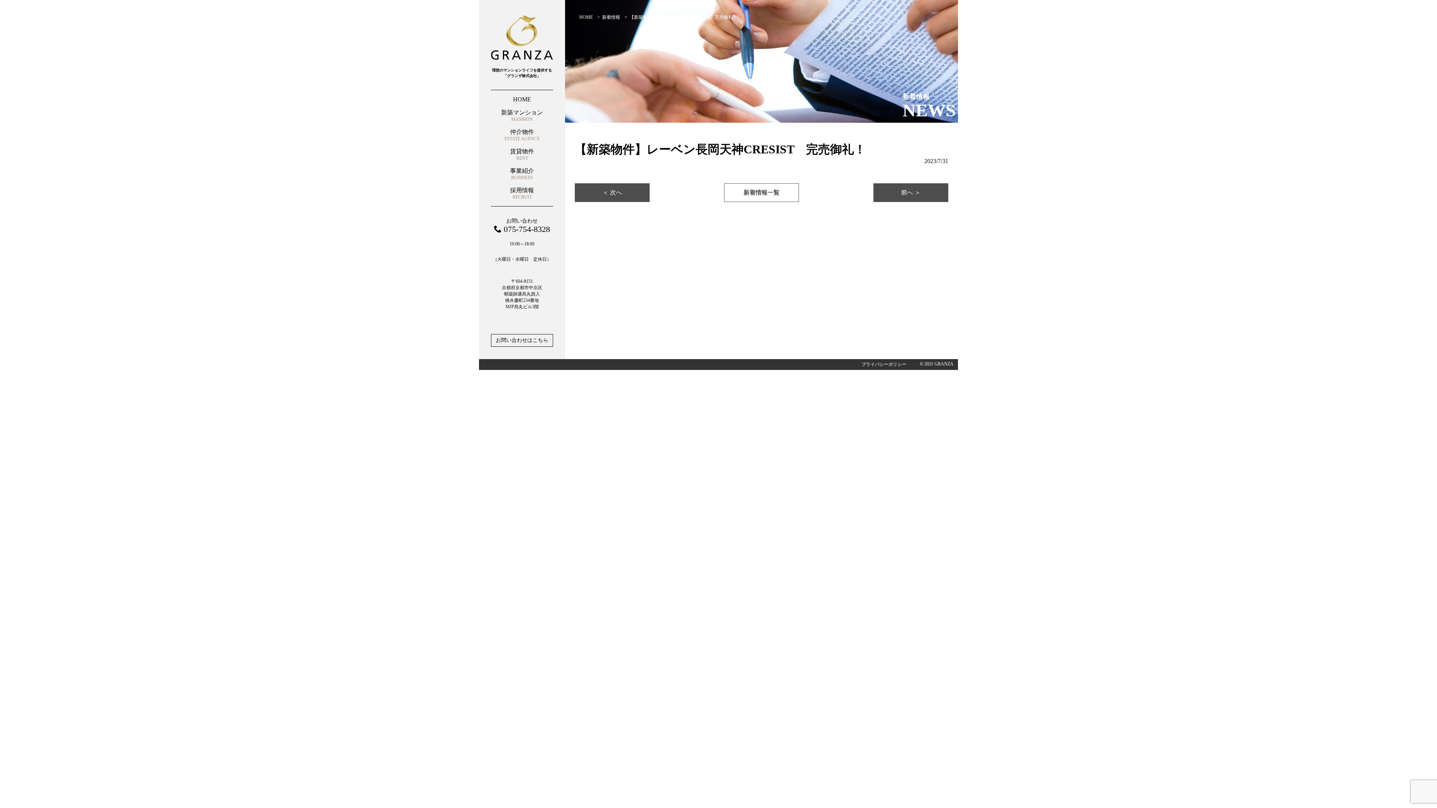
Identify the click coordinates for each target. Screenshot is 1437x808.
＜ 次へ (612, 192)
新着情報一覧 (761, 192)
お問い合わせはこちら (522, 340)
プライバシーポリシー (883, 364)
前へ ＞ (911, 192)
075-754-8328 (527, 229)
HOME (586, 17)
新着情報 (611, 17)
